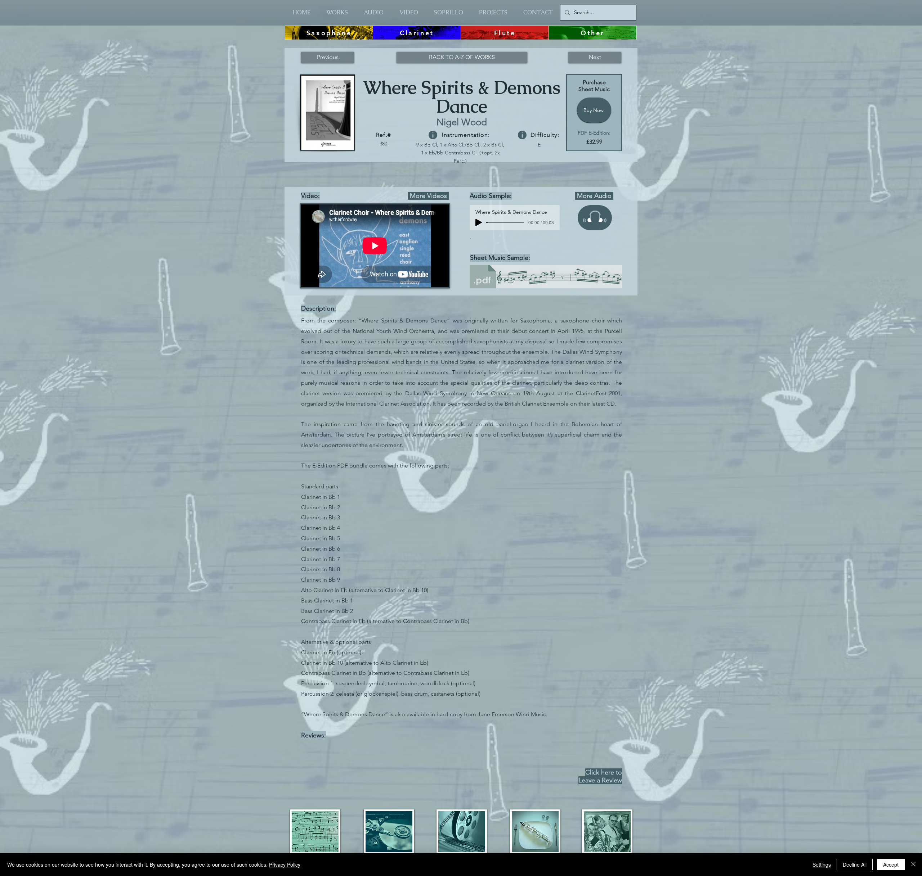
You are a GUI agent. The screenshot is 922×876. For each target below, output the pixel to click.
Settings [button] (822, 864)
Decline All (855, 864)
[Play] (478, 222)
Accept (891, 864)
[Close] (913, 864)
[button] (433, 135)
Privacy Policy (284, 864)
